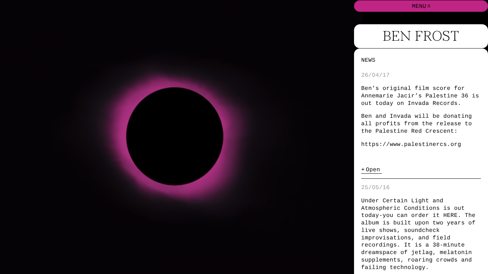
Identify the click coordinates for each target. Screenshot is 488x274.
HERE (450, 215)
